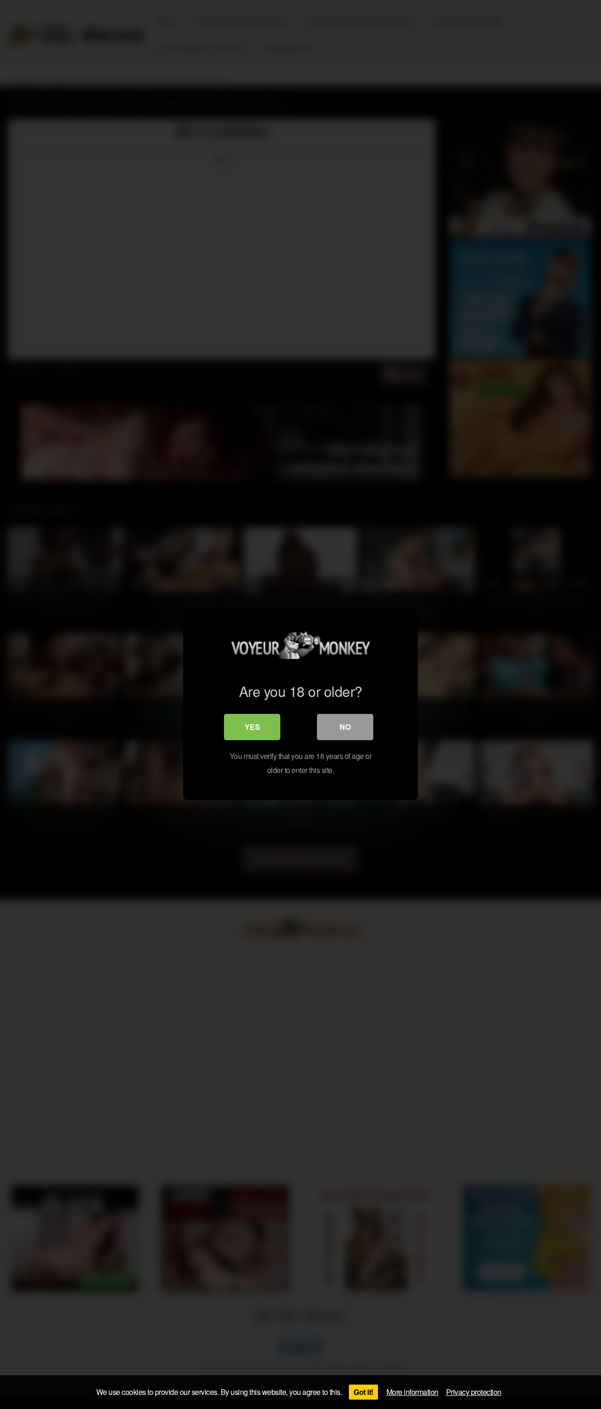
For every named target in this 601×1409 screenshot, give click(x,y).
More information (412, 1391)
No (345, 726)
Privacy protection (473, 1391)
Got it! (363, 1391)
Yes (252, 726)
